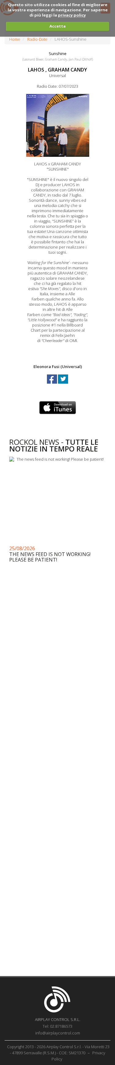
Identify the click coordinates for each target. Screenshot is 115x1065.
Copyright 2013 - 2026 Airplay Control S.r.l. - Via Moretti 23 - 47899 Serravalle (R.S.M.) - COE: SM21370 (58, 1050)
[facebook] (52, 384)
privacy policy (72, 15)
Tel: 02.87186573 (57, 1026)
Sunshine (58, 53)
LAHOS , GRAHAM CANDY (57, 69)
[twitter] (63, 384)
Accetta (57, 26)
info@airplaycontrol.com (57, 1033)
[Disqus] (57, 727)
